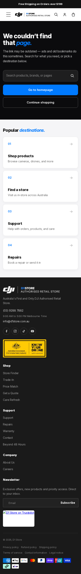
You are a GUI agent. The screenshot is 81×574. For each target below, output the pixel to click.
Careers (8, 469)
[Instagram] (15, 331)
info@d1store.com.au (16, 321)
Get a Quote (10, 393)
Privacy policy (11, 547)
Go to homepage (40, 90)
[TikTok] (23, 331)
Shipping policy (48, 547)
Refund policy (29, 547)
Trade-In (8, 379)
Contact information (36, 552)
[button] (8, 14)
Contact (8, 437)
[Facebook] (6, 331)
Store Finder (11, 373)
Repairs (8, 424)
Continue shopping (40, 102)
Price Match (10, 386)
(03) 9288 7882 (13, 310)
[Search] (72, 75)
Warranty (8, 431)
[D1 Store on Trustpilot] (18, 518)
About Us (9, 462)
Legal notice (56, 552)
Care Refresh (11, 399)
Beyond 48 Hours (14, 444)
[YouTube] (32, 331)
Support (8, 417)
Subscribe (68, 502)
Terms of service (12, 552)
